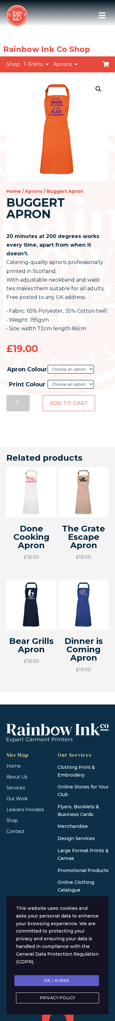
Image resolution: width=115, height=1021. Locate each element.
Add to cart (69, 403)
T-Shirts (32, 64)
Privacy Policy (57, 997)
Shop (13, 64)
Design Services (76, 838)
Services (15, 788)
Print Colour (27, 384)
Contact (15, 831)
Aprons (62, 64)
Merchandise (72, 826)
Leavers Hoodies (25, 809)
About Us (16, 777)
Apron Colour (27, 369)
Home (13, 191)
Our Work (17, 799)
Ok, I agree (57, 980)
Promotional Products (83, 870)
